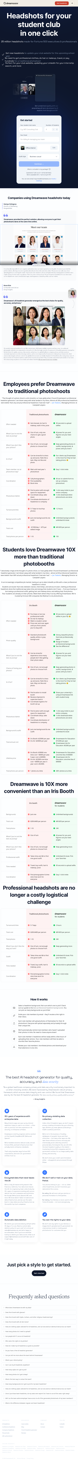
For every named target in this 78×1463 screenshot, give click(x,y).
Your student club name (28, 125)
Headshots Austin (60, 1448)
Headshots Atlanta (59, 1450)
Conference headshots (8, 1427)
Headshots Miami (6, 1452)
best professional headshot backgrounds (48, 1008)
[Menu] (72, 3)
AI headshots (6, 1424)
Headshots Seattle (69, 1450)
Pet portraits (5, 1433)
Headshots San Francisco (57, 1446)
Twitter (62, 1427)
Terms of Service (21, 1458)
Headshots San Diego (20, 1446)
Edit (54, 148)
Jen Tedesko (56, 403)
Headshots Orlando (7, 1450)
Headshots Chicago (40, 1450)
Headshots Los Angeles (8, 1446)
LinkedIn (62, 1424)
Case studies (24, 1424)
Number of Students (52, 125)
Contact (43, 1427)
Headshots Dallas (31, 1448)
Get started (39, 1273)
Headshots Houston (18, 1450)
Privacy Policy (30, 1458)
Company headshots (8, 1430)
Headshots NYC (50, 1450)
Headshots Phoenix (32, 1446)
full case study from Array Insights (47, 359)
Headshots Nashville (70, 1446)
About (42, 1424)
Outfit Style (22, 156)
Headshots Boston (29, 1450)
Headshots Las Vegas (20, 1448)
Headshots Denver (50, 1448)
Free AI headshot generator (29, 1430)
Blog (22, 1427)
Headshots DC (40, 1448)
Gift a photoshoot (7, 1436)
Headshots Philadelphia (8, 1448)
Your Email (23, 135)
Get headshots (62, 3)
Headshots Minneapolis (44, 1446)
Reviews (23, 1433)
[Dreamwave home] (11, 3)
